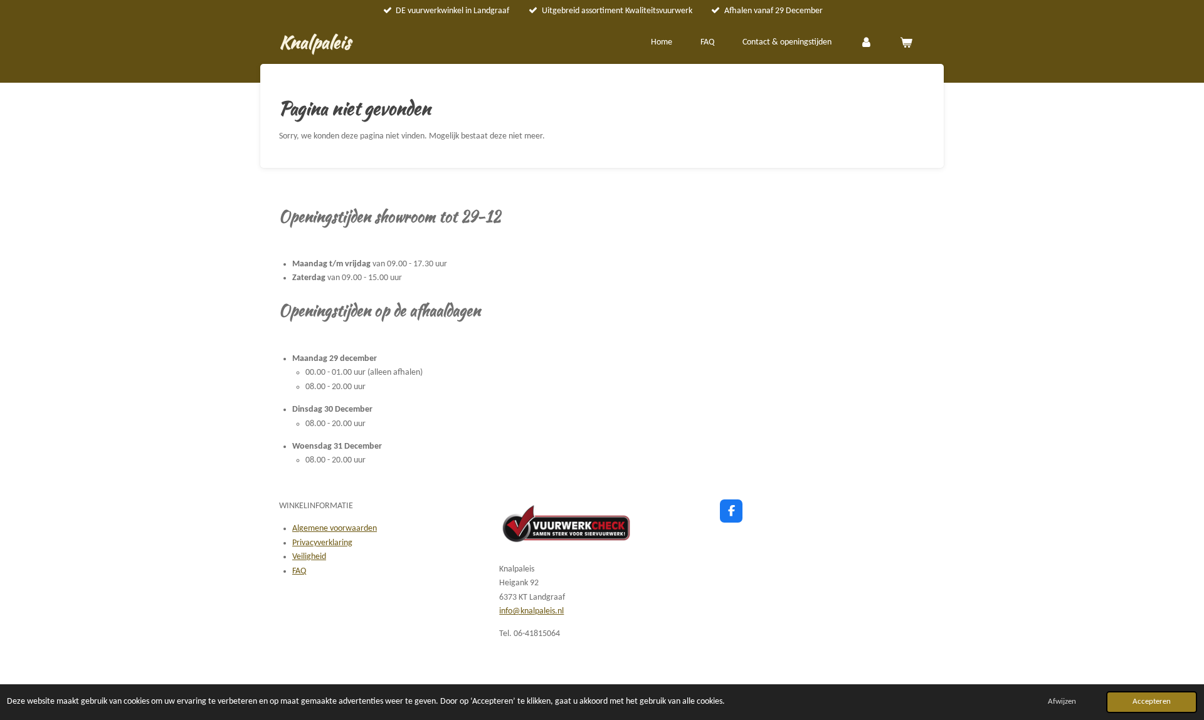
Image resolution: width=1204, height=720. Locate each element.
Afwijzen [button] (1062, 702)
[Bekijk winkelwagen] (906, 43)
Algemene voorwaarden (334, 528)
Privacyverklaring (322, 543)
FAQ (299, 571)
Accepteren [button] (1152, 702)
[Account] (866, 43)
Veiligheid (309, 556)
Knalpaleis (315, 42)
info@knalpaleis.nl (531, 611)
